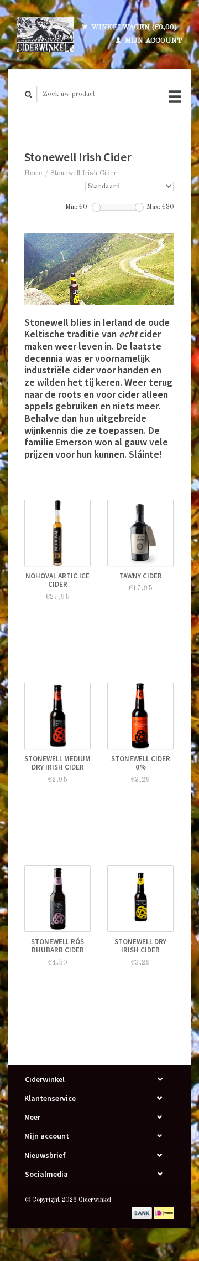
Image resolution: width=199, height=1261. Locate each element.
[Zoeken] (28, 94)
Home (33, 173)
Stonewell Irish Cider (83, 173)
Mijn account (152, 40)
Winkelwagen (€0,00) (133, 27)
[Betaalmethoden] (143, 1212)
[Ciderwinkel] (45, 34)
